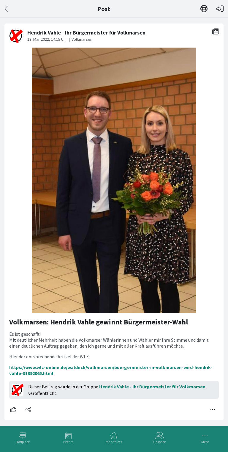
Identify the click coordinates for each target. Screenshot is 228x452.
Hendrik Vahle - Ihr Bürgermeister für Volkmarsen (152, 387)
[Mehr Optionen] (213, 409)
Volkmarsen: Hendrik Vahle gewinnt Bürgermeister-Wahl (98, 322)
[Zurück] (6, 9)
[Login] (220, 9)
